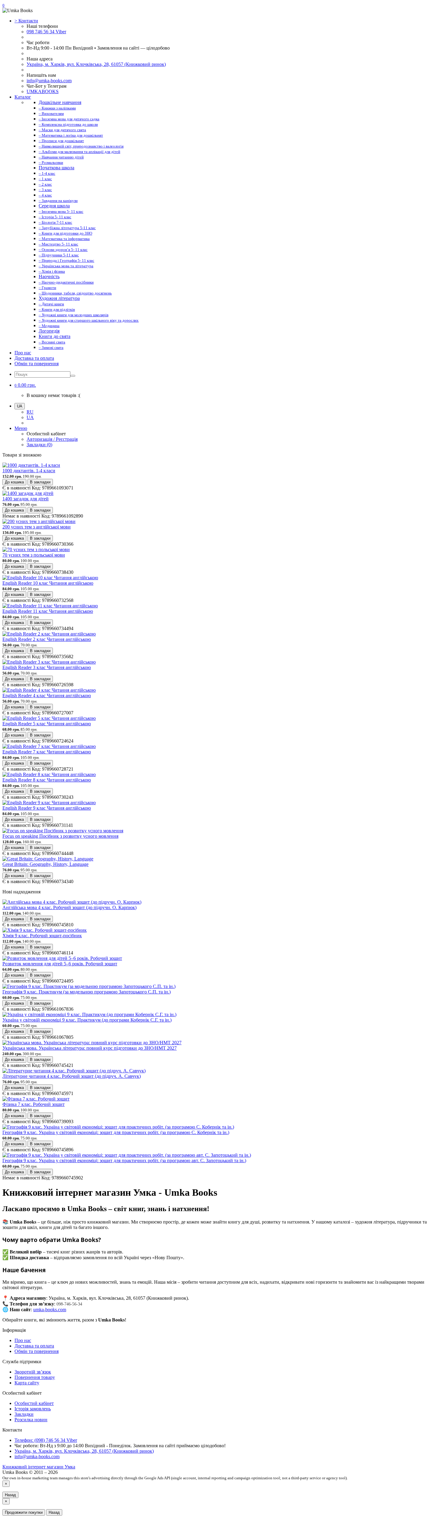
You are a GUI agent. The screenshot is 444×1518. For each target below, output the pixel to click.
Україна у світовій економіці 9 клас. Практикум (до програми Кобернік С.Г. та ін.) (87, 1019)
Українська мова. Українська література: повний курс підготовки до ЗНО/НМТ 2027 (89, 1048)
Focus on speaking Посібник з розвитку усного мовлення (60, 836)
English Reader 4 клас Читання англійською (46, 695)
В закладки (40, 482)
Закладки (24, 1414)
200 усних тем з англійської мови (36, 526)
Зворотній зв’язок (32, 1371)
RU (30, 411)
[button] (25, 385)
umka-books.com (49, 1309)
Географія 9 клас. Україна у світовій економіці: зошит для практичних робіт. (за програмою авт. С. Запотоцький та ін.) (124, 1160)
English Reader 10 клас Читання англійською (47, 583)
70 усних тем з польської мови (33, 554)
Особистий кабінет (34, 1403)
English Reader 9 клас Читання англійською (46, 808)
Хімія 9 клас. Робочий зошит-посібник (42, 935)
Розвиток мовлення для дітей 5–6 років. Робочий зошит (59, 963)
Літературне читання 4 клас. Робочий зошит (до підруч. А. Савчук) (71, 1076)
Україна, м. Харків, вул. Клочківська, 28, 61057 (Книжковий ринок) (96, 64)
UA (30, 417)
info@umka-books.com (49, 80)
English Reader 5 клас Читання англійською (46, 723)
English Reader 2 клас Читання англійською (46, 639)
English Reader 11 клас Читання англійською (47, 611)
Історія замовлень (32, 1408)
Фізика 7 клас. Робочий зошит (33, 1104)
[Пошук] (72, 376)
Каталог (22, 96)
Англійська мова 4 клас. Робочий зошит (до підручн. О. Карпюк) (69, 907)
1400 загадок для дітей (25, 498)
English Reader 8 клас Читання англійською (46, 779)
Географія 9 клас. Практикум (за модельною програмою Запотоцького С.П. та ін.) (86, 991)
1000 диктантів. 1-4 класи (28, 470)
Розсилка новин (30, 1419)
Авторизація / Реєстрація (52, 439)
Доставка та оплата (34, 358)
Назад (10, 1495)
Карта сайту (26, 1382)
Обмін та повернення (36, 363)
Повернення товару (34, 1377)
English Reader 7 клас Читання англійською (46, 751)
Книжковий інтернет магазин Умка (38, 1466)
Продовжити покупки (24, 1512)
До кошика (14, 482)
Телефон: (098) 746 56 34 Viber (45, 1440)
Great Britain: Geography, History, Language (45, 864)
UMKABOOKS (43, 91)
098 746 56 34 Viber (46, 31)
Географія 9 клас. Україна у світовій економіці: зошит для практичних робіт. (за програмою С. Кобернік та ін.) (115, 1132)
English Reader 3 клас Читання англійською (46, 667)
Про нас (22, 352)
